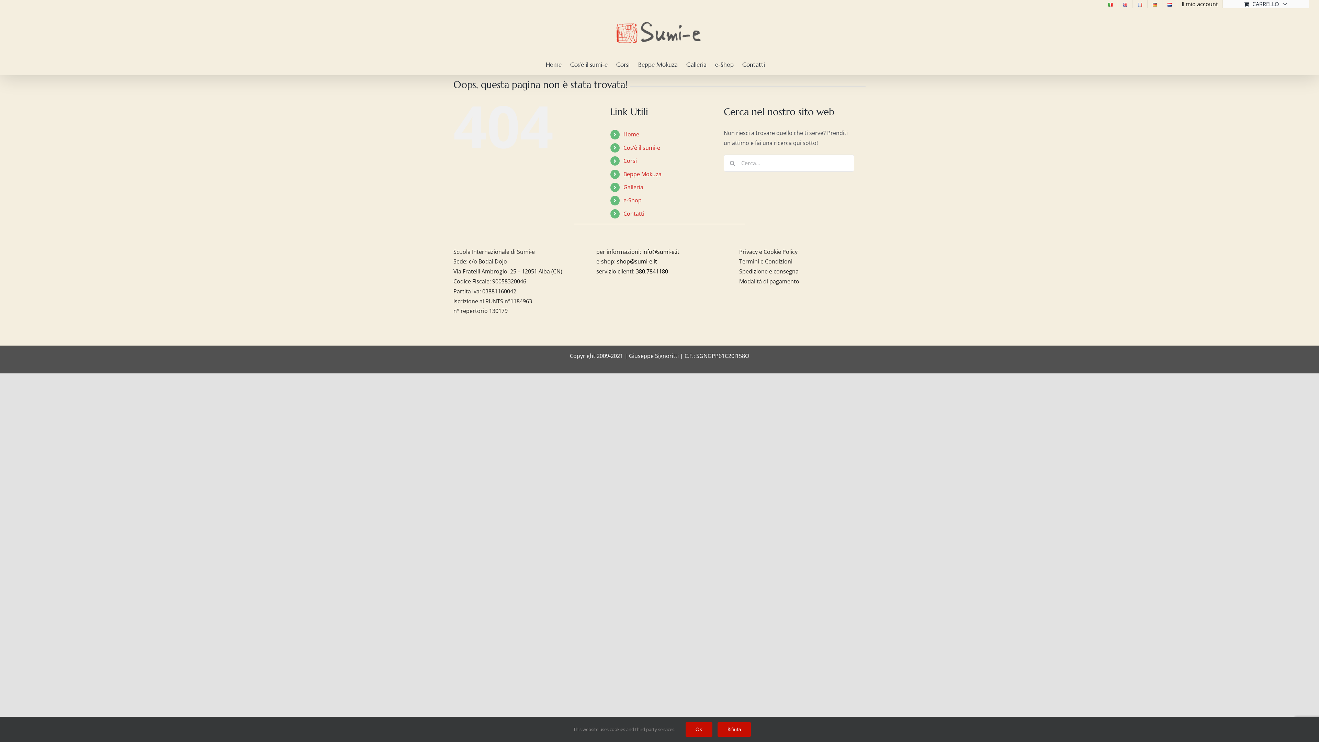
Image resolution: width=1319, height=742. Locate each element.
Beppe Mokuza (642, 174)
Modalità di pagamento (769, 281)
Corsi (630, 161)
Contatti (633, 213)
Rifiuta (734, 729)
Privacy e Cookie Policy (768, 252)
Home (631, 134)
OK (699, 729)
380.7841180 (652, 271)
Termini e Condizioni (765, 261)
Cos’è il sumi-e (641, 147)
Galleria (633, 187)
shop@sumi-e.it (637, 261)
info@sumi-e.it (660, 252)
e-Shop (632, 200)
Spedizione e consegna (769, 271)
